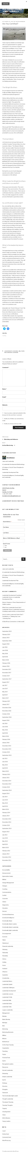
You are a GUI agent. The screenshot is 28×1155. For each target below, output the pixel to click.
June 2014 (5, 800)
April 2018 (5, 656)
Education (5, 908)
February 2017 (6, 701)
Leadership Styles (7, 1003)
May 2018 (5, 653)
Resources (5, 1067)
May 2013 (5, 841)
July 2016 (4, 723)
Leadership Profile (7, 997)
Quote (4, 1061)
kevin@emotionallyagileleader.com (11, 496)
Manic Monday (6, 1019)
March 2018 (5, 660)
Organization (5, 1048)
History (4, 959)
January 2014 (5, 815)
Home (4, 965)
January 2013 (5, 854)
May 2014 (5, 803)
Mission (4, 1038)
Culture (4, 901)
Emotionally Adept (7, 921)
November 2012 (6, 860)
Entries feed (5, 1134)
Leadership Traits (7, 1006)
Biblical (4, 879)
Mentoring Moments (7, 1032)
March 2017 (5, 698)
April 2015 (5, 768)
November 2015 (6, 749)
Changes (4, 886)
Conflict (4, 895)
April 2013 (5, 844)
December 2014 (6, 780)
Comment (5, 367)
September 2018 (7, 641)
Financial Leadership (7, 946)
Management (6, 1013)
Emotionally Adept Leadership (10, 927)
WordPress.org (6, 1140)
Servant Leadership (7, 1070)
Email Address (7, 521)
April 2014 (5, 806)
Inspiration (5, 975)
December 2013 (6, 819)
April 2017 (5, 695)
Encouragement (6, 933)
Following (4, 949)
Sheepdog (5, 1073)
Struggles (5, 1089)
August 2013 (5, 831)
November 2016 (6, 711)
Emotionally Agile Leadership (10, 930)
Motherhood (5, 1041)
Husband (4, 968)
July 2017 (4, 685)
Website (4, 405)
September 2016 (7, 717)
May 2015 (5, 765)
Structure (4, 1086)
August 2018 (5, 644)
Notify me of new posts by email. (12, 423)
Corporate (5, 898)
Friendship (5, 956)
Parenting (5, 1051)
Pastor (4, 1054)
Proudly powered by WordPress (10, 1151)
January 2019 (5, 637)
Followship (5, 952)
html (6, 545)
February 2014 (6, 812)
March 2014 (5, 809)
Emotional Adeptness (8, 914)
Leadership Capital (7, 984)
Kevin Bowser (20, 21)
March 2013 (5, 847)
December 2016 (6, 707)
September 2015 (7, 755)
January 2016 (5, 742)
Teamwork (5, 1092)
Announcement (6, 873)
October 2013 (6, 825)
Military (21, 351)
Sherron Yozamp (6, 602)
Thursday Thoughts (7, 1105)
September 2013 (6, 828)
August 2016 (5, 720)
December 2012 (6, 857)
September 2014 (7, 790)
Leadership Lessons (11, 351)
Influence (4, 971)
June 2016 (5, 726)
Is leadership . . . (6, 978)
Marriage (4, 1022)
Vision (4, 1115)
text (5, 547)
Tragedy (4, 1108)
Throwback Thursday (7, 1102)
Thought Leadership (7, 1099)
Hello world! (21, 621)
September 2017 (6, 679)
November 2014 (6, 784)
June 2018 (5, 650)
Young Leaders (6, 1121)
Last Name (6, 532)
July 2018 (4, 647)
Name (4, 389)
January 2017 (5, 704)
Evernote (4, 936)
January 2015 (5, 777)
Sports (4, 1080)
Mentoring (5, 1029)
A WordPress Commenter (9, 621)
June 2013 (5, 838)
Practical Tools (6, 1057)
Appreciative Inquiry (7, 876)
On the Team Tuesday (8, 1045)
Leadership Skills (6, 1000)
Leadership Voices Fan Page (13, 501)
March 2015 (5, 771)
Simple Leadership (7, 1076)
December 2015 (6, 746)
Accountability (6, 870)
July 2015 (4, 758)
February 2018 (6, 663)
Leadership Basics (7, 981)
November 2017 (6, 672)
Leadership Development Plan (10, 472)
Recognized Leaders (11, 352)
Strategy (4, 1083)
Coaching (4, 889)
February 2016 (6, 739)
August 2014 (5, 793)
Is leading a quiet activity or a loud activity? (13, 611)
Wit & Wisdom (6, 1118)
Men (3, 1026)
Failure (4, 940)
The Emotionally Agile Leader (10, 1096)
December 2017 (6, 669)
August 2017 (5, 682)
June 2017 (5, 688)
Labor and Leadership (8, 461)
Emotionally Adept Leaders (9, 924)
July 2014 (4, 796)
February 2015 (6, 774)
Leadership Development (9, 991)
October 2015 (6, 752)
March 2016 (5, 736)
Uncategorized (6, 1111)
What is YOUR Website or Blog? (11, 538)
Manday (4, 1016)
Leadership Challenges (8, 987)
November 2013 (6, 822)
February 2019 (6, 634)
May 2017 (5, 691)
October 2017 (6, 676)
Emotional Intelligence (8, 917)
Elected (4, 911)
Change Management (8, 882)
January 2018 (5, 666)
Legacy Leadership (7, 1010)
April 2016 (5, 733)
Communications (6, 892)
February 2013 (6, 850)
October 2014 (6, 787)
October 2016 (6, 714)
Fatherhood (5, 943)
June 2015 (5, 761)
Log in (4, 1131)
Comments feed (6, 1137)
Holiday (4, 962)
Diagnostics (5, 905)
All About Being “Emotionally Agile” (12, 11)
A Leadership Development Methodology (13, 464)
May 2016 (5, 730)
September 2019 (7, 631)
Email (4, 397)
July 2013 (4, 835)
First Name (6, 527)
